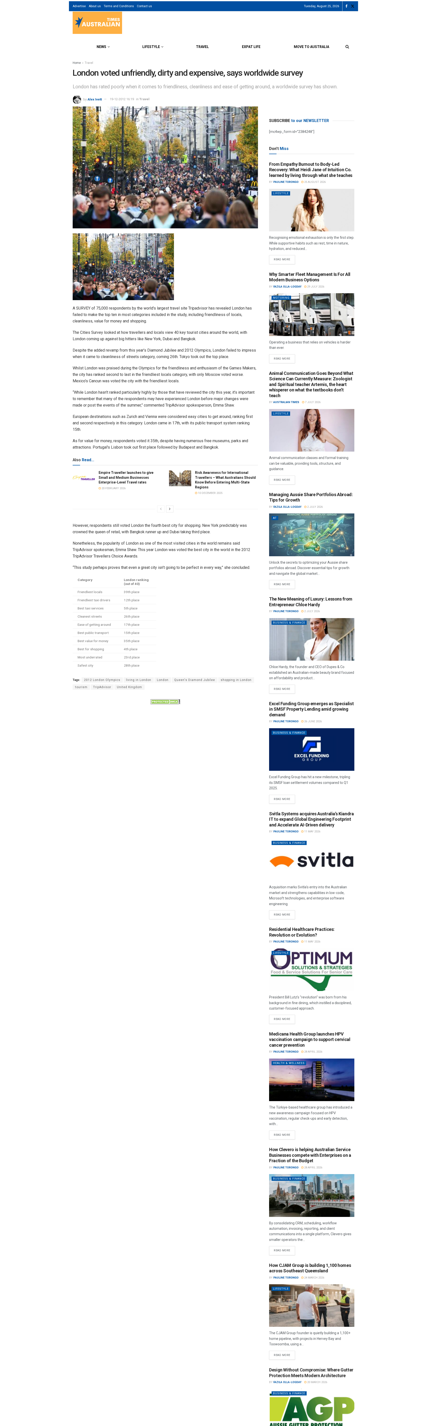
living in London (138, 680)
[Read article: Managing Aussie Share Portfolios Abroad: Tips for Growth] (311, 534)
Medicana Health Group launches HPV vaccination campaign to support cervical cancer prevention (309, 1039)
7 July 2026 (312, 402)
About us (95, 6)
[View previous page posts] (161, 509)
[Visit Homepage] (97, 23)
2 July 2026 (314, 506)
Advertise (79, 6)
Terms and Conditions (119, 6)
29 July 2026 (315, 286)
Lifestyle (151, 47)
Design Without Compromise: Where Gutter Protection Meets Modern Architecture (311, 1372)
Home (77, 63)
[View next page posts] (169, 509)
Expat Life (251, 47)
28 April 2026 (312, 1051)
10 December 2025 (209, 493)
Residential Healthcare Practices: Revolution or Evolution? (302, 932)
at (275, 518)
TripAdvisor (102, 687)
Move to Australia (311, 47)
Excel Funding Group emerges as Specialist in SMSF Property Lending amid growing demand (311, 709)
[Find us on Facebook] (346, 6)
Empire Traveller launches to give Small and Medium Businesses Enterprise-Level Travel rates (126, 477)
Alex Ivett (94, 99)
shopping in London (236, 680)
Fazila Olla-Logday (287, 286)
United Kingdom (129, 687)
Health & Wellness (289, 1063)
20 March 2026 (316, 1382)
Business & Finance (289, 622)
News (101, 47)
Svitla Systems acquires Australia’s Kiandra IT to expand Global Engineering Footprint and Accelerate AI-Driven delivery (311, 819)
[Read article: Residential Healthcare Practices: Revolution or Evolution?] (311, 969)
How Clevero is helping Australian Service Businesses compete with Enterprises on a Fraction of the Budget (310, 1155)
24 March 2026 (313, 1277)
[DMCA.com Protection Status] (165, 701)
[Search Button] (347, 47)
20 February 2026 (113, 488)
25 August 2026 (314, 182)
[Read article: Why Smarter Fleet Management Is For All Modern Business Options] (311, 314)
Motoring (281, 297)
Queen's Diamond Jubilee (194, 680)
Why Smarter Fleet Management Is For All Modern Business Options (309, 277)
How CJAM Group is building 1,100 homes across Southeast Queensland (310, 1268)
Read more (284, 258)
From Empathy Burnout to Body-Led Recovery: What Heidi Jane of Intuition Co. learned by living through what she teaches (310, 170)
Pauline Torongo (286, 182)
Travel (202, 47)
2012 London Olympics (102, 680)
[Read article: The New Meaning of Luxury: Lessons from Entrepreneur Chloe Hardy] (311, 639)
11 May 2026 (311, 831)
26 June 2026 (312, 721)
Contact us (144, 6)
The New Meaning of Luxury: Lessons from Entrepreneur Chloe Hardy (310, 601)
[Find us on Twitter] (352, 6)
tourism (81, 687)
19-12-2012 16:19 (122, 99)
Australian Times (286, 402)
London (163, 680)
